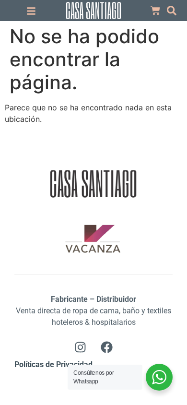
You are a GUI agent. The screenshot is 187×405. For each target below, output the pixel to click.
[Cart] (155, 10)
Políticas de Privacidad (53, 364)
